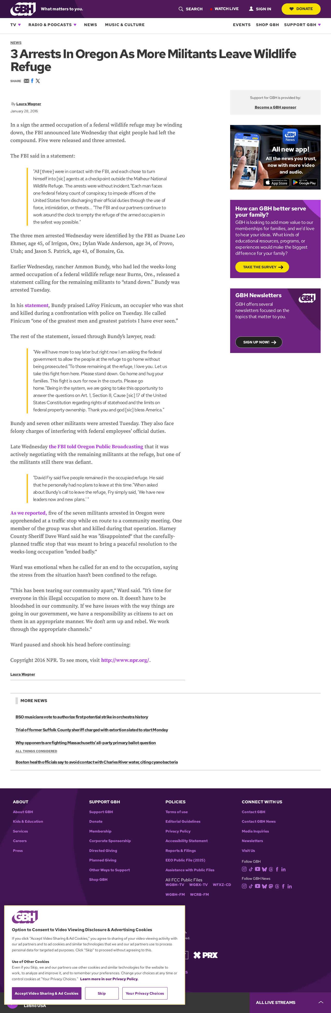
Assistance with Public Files (190, 870)
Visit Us (248, 851)
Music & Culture (125, 24)
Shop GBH (267, 24)
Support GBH (300, 24)
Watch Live (227, 8)
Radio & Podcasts (50, 24)
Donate (304, 8)
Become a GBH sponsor (275, 107)
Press (18, 851)
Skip (102, 993)
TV (13, 24)
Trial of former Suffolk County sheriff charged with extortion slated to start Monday (92, 730)
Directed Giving (103, 851)
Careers (20, 841)
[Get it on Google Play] (304, 182)
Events (242, 24)
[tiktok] (251, 869)
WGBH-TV (175, 885)
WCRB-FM (199, 894)
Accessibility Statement (187, 841)
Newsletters (252, 841)
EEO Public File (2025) (185, 860)
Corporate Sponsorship (110, 841)
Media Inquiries (255, 831)
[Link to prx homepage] (205, 954)
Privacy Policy (178, 831)
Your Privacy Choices (145, 993)
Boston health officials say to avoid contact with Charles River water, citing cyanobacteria (97, 762)
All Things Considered (36, 751)
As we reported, (28, 513)
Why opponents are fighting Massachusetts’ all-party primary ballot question (86, 742)
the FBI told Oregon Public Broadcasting (96, 447)
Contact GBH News (259, 821)
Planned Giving (102, 860)
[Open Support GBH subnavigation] (319, 24)
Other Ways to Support (109, 870)
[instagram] (244, 868)
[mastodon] (271, 886)
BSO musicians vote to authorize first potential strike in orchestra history (82, 717)
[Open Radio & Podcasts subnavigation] (75, 24)
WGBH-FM (175, 894)
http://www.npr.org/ (125, 660)
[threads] (271, 869)
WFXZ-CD (222, 885)
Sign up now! (256, 342)
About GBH (23, 812)
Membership (100, 831)
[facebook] (277, 869)
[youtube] (257, 868)
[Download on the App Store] (276, 182)
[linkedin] (283, 869)
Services (20, 831)
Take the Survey (259, 267)
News (90, 24)
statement (36, 305)
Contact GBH (253, 812)
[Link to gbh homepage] (23, 8)
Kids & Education (28, 821)
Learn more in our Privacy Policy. (109, 979)
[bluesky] (264, 869)
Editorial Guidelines (183, 821)
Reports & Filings (181, 851)
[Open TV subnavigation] (19, 24)
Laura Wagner (28, 103)
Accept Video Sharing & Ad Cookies (47, 993)
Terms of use (177, 812)
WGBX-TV (198, 885)
